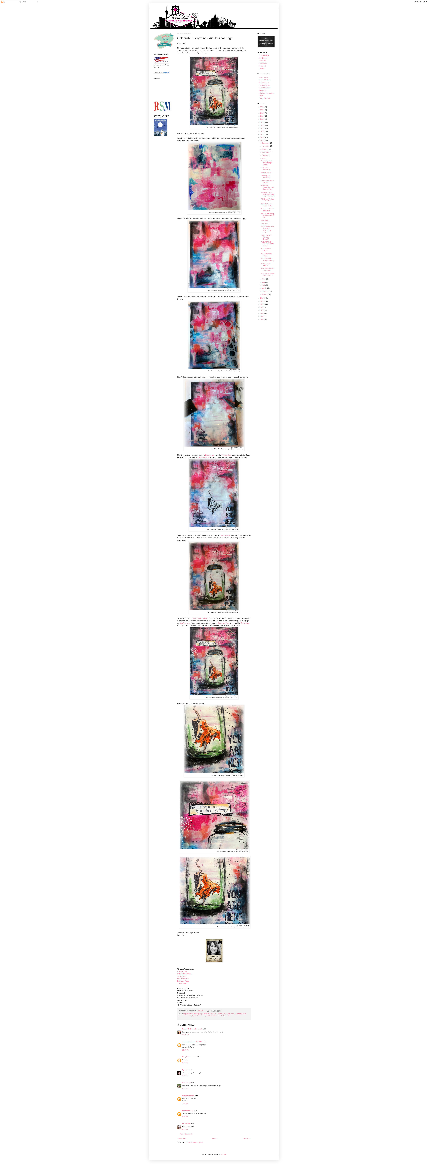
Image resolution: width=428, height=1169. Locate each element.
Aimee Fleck (263, 77)
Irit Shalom (186, 1123)
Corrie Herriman (188, 1096)
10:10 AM (185, 1035)
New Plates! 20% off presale (267, 269)
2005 (262, 319)
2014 (262, 298)
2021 (262, 122)
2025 (262, 110)
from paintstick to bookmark (267, 210)
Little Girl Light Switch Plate (266, 205)
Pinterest (262, 66)
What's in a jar (266, 172)
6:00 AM (185, 1116)
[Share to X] (216, 1011)
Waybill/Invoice (203, 457)
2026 (262, 107)
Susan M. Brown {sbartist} (192, 1029)
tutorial (203, 1016)
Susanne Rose (187, 1111)
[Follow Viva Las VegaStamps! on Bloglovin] (162, 73)
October (265, 149)
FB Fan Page (264, 55)
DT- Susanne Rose (220, 1014)
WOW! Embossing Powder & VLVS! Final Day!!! (267, 229)
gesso (180, 1016)
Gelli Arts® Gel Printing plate (236, 1014)
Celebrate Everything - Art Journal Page (267, 187)
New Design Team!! (265, 264)
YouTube (262, 61)
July (263, 158)
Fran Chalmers (264, 88)
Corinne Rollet (264, 85)
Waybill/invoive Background (219, 1016)
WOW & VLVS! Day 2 (266, 254)
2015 (262, 140)
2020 (262, 125)
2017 (262, 134)
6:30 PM (185, 1076)
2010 (262, 310)
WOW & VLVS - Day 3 (266, 250)
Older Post (246, 1138)
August (264, 155)
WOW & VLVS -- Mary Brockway (267, 259)
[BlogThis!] (214, 1011)
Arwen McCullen (265, 80)
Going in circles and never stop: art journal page (267, 194)
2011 (262, 307)
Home (214, 1138)
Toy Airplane (245, 623)
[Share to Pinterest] (220, 1011)
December (266, 143)
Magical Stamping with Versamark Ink (267, 215)
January (265, 294)
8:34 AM (185, 1063)
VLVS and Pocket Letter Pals (267, 200)
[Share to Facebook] (218, 1011)
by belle (185, 1070)
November (266, 146)
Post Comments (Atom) (195, 1142)
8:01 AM (185, 1129)
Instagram (263, 63)
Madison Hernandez (266, 93)
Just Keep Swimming (265, 168)
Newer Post (182, 1138)
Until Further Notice (200, 618)
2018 (262, 131)
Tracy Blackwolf (264, 98)
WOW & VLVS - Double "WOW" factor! (267, 244)
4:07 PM (185, 1088)
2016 (262, 137)
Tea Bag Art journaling (265, 176)
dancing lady (198, 1014)
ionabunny (186, 1083)
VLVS (208, 1016)
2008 (262, 316)
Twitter (261, 68)
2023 (262, 116)
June (264, 279)
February (265, 291)
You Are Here (226, 455)
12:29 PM (185, 1050)
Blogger (223, 1154)
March (264, 288)
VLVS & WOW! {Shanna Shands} (266, 237)
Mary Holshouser (188, 1057)
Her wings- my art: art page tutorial (266, 162)
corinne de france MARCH (192, 1042)
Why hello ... (265, 220)
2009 (262, 313)
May (263, 282)
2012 (262, 304)
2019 (262, 128)
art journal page (188, 1014)
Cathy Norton (264, 82)
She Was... (265, 223)
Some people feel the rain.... (267, 181)
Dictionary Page (223, 623)
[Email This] (212, 1011)
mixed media (187, 1016)
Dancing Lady (210, 455)
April (263, 285)
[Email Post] (207, 1011)
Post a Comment (186, 1134)
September (266, 152)
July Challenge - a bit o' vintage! (267, 274)
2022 (262, 119)
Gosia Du (262, 90)
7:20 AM (185, 1104)
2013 (262, 301)
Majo (261, 96)
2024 (262, 113)
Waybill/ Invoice (182, 978)
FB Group (262, 58)
